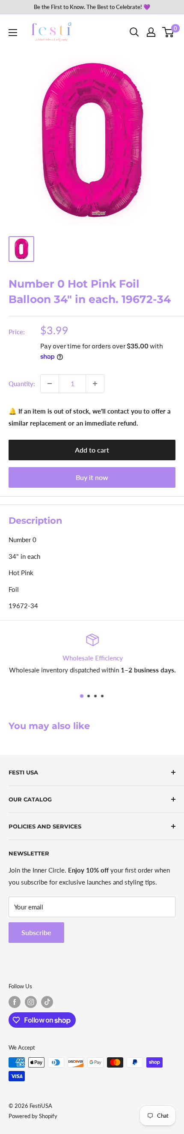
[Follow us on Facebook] (15, 1002)
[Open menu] (13, 32)
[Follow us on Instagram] (31, 1002)
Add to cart (92, 450)
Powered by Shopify (33, 1116)
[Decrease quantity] (50, 384)
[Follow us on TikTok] (47, 1002)
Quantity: (22, 383)
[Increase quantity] (95, 384)
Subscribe (36, 932)
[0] (168, 32)
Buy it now (92, 477)
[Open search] (134, 32)
